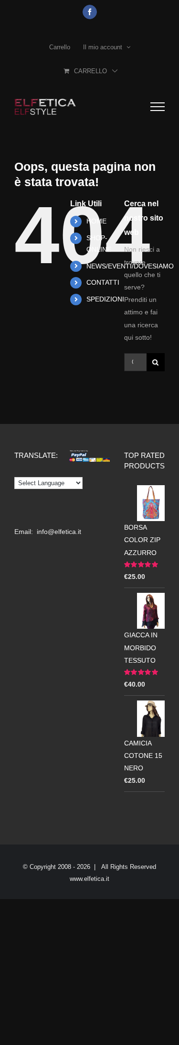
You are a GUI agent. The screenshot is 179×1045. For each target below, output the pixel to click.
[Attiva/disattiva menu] (157, 106)
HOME (96, 221)
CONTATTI (102, 282)
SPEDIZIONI (105, 299)
